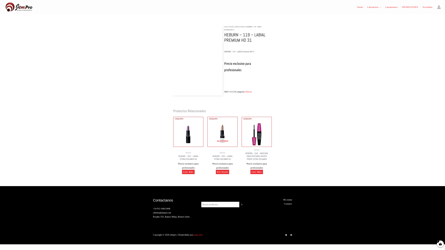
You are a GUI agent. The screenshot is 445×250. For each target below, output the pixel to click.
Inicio (226, 27)
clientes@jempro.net (162, 212)
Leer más (188, 172)
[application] (379, 7)
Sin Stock (222, 172)
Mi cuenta (287, 199)
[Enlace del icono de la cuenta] (439, 7)
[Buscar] (242, 204)
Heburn (243, 27)
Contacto (288, 204)
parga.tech (198, 235)
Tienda (231, 27)
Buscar (222, 199)
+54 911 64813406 (161, 208)
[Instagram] (286, 235)
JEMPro (237, 27)
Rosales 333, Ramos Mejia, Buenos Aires (171, 217)
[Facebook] (291, 235)
